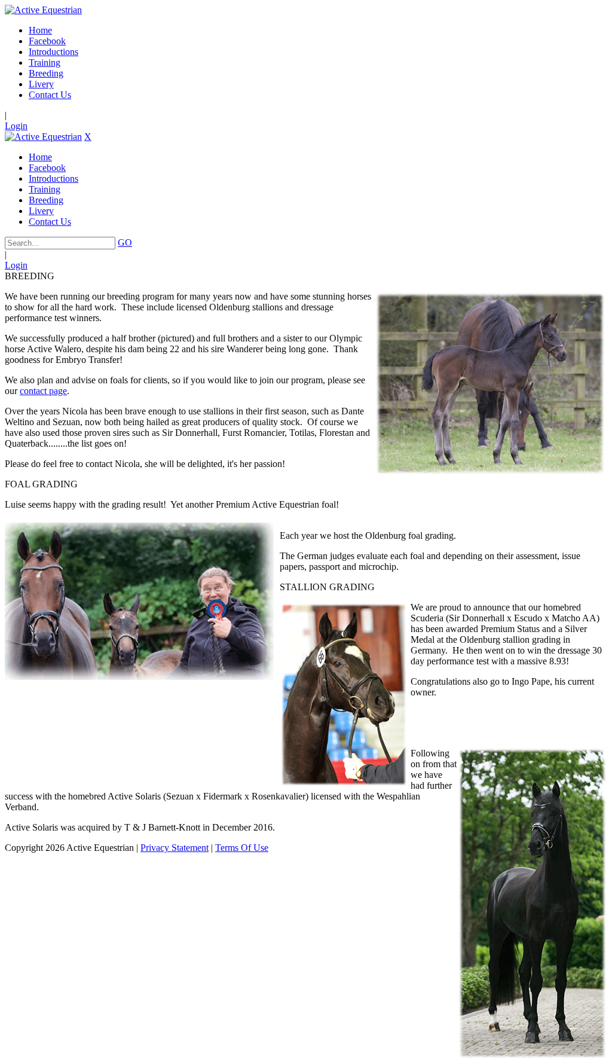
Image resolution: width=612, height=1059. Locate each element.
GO (125, 242)
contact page (43, 391)
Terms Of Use (241, 848)
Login (16, 126)
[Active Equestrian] (43, 10)
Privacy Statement (174, 848)
